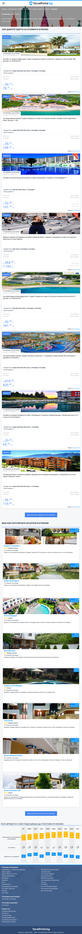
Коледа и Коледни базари (50, 869)
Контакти (5, 913)
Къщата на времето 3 (10, 55)
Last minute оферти (47, 874)
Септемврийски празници (50, 880)
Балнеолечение (46, 890)
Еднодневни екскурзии (10, 886)
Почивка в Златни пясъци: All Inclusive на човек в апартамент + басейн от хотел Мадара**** (35, 178)
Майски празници (47, 878)
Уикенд (43, 882)
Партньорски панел (9, 922)
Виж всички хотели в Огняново (41, 813)
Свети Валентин (46, 876)
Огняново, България (9, 899)
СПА (3, 882)
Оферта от (74, 91)
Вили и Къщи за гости (9, 874)
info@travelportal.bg (9, 911)
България (16, 53)
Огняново (7, 53)
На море (5, 880)
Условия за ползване (9, 920)
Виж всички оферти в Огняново (41, 515)
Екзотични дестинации (49, 886)
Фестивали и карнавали (49, 888)
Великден (5, 878)
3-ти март (5, 893)
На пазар (44, 884)
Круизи (4, 890)
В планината (6, 884)
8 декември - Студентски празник (13, 869)
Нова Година (6, 872)
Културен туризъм (8, 888)
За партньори (6, 915)
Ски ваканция (46, 872)
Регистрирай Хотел (8, 917)
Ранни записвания (8, 876)
